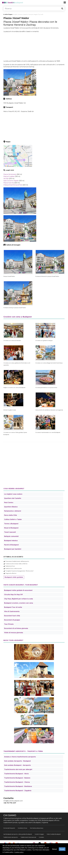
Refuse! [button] (54, 849)
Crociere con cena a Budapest (17, 317)
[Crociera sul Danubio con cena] (34, 688)
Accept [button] (62, 849)
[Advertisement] (34, 46)
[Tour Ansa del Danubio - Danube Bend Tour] (34, 670)
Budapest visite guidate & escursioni (18, 590)
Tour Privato (9, 624)
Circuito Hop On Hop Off (13, 594)
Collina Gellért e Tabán (13, 519)
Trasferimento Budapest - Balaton (17, 778)
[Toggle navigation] (65, 2)
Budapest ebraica (11, 540)
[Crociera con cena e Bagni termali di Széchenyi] (34, 705)
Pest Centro (8, 502)
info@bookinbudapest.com (13, 801)
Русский (40, 14)
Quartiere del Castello (12, 498)
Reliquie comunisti (11, 536)
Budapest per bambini (12, 549)
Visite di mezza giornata (13, 632)
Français (30, 14)
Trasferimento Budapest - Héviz (16, 774)
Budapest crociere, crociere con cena (18, 603)
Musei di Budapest (11, 528)
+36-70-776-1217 (9, 803)
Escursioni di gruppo (12, 620)
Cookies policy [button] (19, 852)
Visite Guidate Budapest (54, 834)
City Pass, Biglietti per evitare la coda (18, 599)
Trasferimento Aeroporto (10, 837)
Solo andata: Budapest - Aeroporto (17, 765)
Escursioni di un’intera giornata (16, 628)
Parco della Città (10, 515)
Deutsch (20, 14)
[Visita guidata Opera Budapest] (34, 652)
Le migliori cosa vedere (13, 494)
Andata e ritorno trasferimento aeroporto (20, 757)
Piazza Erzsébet (9, 176)
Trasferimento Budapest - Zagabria (17, 790)
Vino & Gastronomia (11, 611)
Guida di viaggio (39, 834)
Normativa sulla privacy (36, 828)
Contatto (41, 837)
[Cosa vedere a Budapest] (34, 720)
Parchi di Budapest (11, 545)
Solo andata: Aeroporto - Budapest (17, 761)
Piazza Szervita (8, 183)
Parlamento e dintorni (12, 511)
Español (25, 14)
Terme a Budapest (11, 524)
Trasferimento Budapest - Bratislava (18, 786)
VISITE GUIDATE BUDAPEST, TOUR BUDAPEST (20, 585)
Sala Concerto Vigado (11, 180)
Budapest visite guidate (14, 577)
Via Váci (6, 178)
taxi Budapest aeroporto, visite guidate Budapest (17, 834)
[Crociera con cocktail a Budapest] (34, 735)
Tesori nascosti (10, 532)
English (15, 14)
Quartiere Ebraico (11, 507)
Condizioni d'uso (22, 828)
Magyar (35, 14)
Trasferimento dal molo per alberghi (18, 769)
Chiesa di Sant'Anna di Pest (12, 185)
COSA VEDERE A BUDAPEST (13, 488)
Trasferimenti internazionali (28, 837)
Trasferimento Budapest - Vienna (17, 782)
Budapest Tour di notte (13, 607)
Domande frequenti (9, 828)
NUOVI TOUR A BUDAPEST (13, 640)
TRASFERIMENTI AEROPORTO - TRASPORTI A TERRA (23, 751)
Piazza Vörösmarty (9, 174)
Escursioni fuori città (12, 616)
